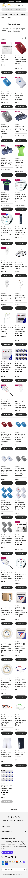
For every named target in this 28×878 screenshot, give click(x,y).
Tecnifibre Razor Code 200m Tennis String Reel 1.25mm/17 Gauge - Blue (20, 198)
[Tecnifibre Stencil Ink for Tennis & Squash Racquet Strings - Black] (21, 219)
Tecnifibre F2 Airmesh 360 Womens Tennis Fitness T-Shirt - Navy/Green (6, 198)
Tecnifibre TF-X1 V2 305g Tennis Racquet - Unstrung (7, 330)
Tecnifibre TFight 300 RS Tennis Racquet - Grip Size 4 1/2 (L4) (7, 297)
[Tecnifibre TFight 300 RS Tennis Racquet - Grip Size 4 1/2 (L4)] (7, 285)
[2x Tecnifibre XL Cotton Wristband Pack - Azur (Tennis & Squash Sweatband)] (21, 424)
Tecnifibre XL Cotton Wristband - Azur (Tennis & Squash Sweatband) (6, 95)
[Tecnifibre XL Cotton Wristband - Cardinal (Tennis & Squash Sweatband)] (21, 48)
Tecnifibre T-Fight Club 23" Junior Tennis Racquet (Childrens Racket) (6, 575)
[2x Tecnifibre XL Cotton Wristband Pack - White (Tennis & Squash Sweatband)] (7, 458)
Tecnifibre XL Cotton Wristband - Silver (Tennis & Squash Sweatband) (6, 129)
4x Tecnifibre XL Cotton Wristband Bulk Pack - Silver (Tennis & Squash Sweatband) (6, 540)
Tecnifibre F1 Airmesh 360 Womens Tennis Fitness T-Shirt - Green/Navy (20, 164)
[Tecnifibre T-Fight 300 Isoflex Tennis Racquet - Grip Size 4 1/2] (7, 253)
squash (4, 30)
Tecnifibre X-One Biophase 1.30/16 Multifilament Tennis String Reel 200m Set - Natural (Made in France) (7, 647)
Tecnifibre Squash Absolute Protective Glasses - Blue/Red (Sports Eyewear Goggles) (20, 682)
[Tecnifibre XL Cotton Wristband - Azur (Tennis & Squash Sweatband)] (7, 82)
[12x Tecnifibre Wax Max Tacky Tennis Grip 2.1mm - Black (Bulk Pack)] (21, 354)
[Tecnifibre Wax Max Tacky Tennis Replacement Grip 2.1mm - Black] (21, 318)
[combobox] (14, 9)
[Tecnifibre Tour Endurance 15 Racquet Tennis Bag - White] (21, 253)
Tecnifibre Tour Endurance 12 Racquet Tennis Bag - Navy (21, 128)
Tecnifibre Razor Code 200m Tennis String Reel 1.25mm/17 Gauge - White (20, 576)
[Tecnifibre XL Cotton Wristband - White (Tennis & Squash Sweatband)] (21, 82)
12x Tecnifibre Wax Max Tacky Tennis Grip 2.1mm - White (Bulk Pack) (6, 787)
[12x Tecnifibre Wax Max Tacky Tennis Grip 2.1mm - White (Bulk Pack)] (7, 775)
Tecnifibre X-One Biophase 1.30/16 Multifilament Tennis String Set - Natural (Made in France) (20, 647)
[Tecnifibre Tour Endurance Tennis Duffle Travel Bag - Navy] (7, 150)
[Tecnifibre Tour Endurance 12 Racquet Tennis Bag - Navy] (21, 116)
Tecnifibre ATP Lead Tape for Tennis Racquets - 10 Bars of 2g (20, 539)
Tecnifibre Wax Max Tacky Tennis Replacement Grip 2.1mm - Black (21, 330)
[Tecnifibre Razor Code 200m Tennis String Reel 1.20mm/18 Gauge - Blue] (7, 219)
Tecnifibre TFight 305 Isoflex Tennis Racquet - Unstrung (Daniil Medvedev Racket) (20, 403)
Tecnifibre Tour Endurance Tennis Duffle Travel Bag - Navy (6, 163)
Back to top (14, 809)
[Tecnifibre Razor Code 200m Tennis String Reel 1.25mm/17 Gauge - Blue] (21, 185)
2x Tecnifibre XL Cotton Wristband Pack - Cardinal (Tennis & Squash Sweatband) (6, 437)
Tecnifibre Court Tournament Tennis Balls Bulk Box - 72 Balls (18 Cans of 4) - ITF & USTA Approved (7, 611)
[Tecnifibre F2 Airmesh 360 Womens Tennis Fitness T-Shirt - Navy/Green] (7, 185)
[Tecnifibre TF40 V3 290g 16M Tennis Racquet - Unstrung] (21, 285)
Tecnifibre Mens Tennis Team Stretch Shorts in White (6, 755)
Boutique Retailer (9, 874)
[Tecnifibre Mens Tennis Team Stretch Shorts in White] (7, 743)
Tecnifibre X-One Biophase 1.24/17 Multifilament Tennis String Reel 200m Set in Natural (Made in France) (6, 684)
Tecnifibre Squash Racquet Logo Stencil (6, 59)
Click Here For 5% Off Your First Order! (14, 14)
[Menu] (25, 5)
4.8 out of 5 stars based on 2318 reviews (14, 820)
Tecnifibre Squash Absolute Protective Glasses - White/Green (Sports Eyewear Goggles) (20, 721)
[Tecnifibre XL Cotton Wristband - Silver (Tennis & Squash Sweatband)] (7, 116)
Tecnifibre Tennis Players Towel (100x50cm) (20, 754)
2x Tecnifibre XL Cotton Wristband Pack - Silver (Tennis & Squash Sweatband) (20, 472)
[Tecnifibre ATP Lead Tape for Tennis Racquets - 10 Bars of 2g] (21, 527)
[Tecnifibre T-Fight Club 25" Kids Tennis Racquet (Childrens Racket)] (7, 390)
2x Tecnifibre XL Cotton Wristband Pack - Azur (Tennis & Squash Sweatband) (21, 437)
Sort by (3, 37)
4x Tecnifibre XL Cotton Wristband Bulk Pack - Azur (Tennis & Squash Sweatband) (6, 506)
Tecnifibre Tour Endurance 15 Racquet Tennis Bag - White (21, 265)
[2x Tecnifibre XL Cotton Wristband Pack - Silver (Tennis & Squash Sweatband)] (21, 459)
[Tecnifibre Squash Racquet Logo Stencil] (7, 48)
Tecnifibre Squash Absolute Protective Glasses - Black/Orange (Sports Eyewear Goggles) (6, 721)
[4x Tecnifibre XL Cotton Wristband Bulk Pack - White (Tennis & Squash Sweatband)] (21, 493)
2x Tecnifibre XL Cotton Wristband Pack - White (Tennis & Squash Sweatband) (6, 472)
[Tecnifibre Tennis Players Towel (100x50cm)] (21, 743)
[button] (22, 5)
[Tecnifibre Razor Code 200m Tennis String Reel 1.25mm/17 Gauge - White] (21, 563)
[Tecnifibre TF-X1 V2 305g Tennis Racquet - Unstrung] (7, 318)
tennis (22, 28)
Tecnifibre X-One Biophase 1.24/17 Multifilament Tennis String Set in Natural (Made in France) (21, 611)
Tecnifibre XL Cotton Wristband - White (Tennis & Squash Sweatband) (21, 95)
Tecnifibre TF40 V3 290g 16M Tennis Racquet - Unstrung (20, 298)
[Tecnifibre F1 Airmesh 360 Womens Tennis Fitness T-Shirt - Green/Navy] (21, 151)
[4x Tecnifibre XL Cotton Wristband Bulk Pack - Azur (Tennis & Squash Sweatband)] (7, 493)
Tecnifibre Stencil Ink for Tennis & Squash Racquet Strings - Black (20, 231)
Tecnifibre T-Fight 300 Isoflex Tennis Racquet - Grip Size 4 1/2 (7, 265)
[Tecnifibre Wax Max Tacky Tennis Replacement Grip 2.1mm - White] (7, 354)
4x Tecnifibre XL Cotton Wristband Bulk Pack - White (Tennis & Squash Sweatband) (20, 506)
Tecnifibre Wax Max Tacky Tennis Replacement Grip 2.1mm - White (7, 366)
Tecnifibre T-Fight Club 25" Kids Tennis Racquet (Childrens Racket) (6, 402)
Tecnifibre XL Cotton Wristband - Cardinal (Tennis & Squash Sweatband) (21, 61)
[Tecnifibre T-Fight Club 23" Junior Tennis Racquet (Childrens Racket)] (7, 563)
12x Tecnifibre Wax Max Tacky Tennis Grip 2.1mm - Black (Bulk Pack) (20, 366)
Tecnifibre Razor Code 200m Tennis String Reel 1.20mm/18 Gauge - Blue (6, 232)
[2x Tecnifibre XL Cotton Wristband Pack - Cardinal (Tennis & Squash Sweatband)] (7, 424)
